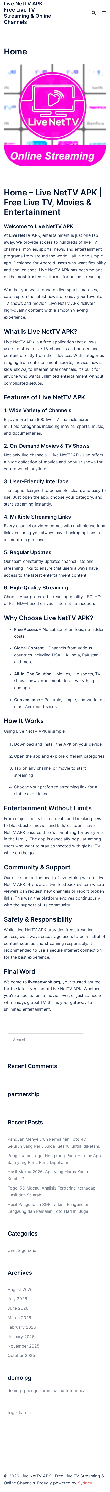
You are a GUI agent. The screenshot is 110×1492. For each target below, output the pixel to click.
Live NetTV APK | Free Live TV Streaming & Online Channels (27, 13)
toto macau (76, 1390)
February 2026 (22, 1327)
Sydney (85, 1482)
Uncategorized (22, 1250)
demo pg (16, 1390)
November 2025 (23, 1346)
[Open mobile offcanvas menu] (104, 12)
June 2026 (18, 1308)
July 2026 (17, 1298)
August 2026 (20, 1289)
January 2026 (21, 1336)
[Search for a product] (94, 13)
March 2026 (19, 1317)
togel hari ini (20, 1412)
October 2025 (21, 1355)
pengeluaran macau (45, 1390)
